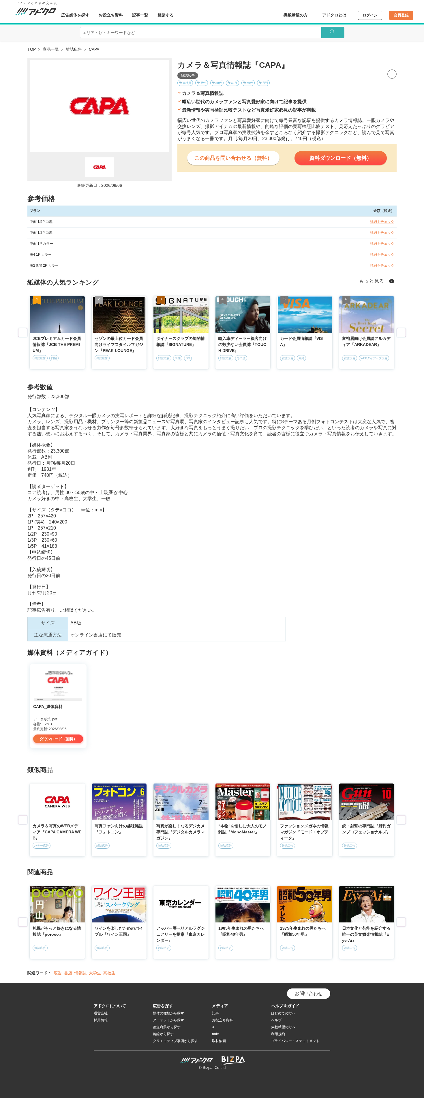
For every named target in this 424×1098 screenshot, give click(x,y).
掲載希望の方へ (283, 1027)
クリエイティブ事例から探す (175, 1041)
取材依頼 (219, 1041)
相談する (165, 15)
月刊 (265, 82)
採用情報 (101, 1020)
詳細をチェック (382, 222)
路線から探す (163, 1034)
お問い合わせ (308, 993)
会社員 (187, 82)
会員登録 (401, 15)
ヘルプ (276, 1020)
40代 (234, 82)
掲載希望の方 (296, 15)
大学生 (95, 973)
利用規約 (278, 1034)
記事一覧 (140, 15)
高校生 (109, 973)
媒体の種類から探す (168, 1013)
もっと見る (372, 280)
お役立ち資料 (111, 15)
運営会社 (101, 1013)
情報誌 (80, 973)
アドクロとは (334, 15)
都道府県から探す (167, 1027)
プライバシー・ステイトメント (295, 1041)
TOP (31, 49)
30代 (218, 82)
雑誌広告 (74, 49)
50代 (250, 82)
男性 (203, 82)
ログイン (370, 15)
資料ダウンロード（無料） (340, 158)
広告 (58, 973)
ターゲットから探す (168, 1020)
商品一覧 (51, 49)
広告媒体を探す (75, 15)
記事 (215, 1013)
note (215, 1034)
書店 (68, 973)
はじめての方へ (283, 1013)
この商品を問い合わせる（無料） (233, 158)
